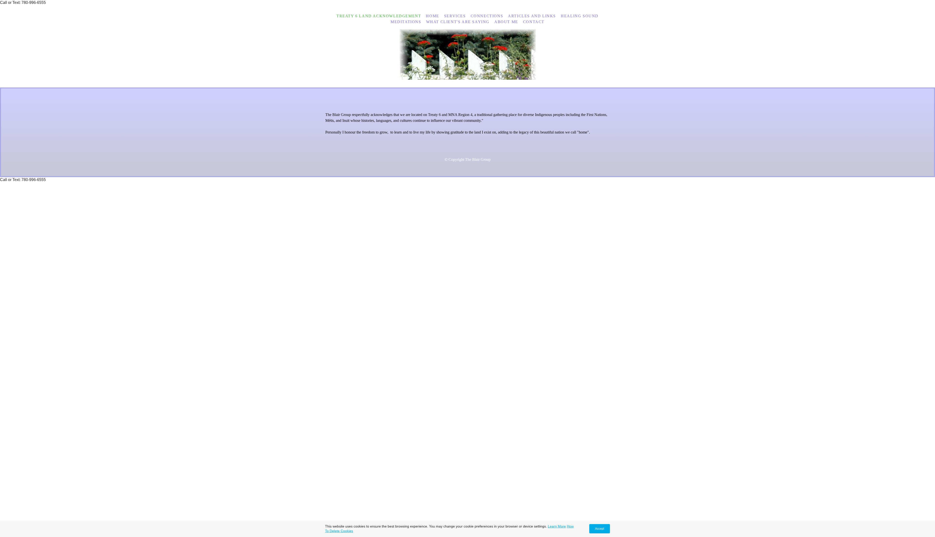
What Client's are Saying (457, 22)
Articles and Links (532, 16)
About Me (506, 22)
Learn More (557, 526)
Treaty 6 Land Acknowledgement (379, 16)
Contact (533, 22)
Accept (599, 528)
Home (432, 16)
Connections (487, 16)
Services (455, 16)
